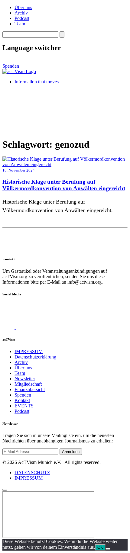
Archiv (21, 12)
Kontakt (22, 400)
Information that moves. (37, 81)
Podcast (22, 18)
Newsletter (25, 378)
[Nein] (108, 549)
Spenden (10, 66)
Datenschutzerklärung (35, 356)
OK (100, 547)
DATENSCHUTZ (32, 472)
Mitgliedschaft (28, 384)
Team (20, 23)
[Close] (4, 490)
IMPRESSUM (29, 351)
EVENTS (24, 405)
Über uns (23, 7)
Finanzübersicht (30, 389)
